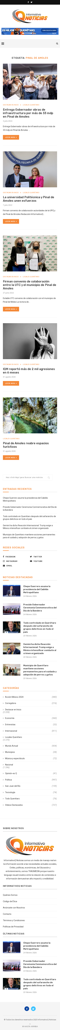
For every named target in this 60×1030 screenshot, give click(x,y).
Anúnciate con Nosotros (14, 907)
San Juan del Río (31, 786)
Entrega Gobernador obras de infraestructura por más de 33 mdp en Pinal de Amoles (28, 113)
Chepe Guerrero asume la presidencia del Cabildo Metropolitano (36, 589)
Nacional (9, 765)
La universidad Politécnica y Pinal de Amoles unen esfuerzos (28, 198)
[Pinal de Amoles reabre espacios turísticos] (30, 415)
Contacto (7, 914)
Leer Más (10, 137)
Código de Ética (10, 901)
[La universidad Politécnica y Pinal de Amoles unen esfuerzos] (30, 169)
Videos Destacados (31, 805)
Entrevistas (31, 724)
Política (31, 780)
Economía (31, 718)
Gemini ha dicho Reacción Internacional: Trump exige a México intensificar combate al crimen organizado (39, 649)
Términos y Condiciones (14, 920)
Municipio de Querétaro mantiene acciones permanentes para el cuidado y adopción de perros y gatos (40, 670)
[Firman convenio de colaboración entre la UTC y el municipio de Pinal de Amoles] (30, 253)
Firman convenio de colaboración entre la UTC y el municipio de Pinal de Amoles (29, 285)
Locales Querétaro (31, 105)
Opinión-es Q (31, 773)
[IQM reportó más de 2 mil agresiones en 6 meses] (30, 341)
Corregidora (31, 703)
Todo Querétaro (31, 798)
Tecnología (31, 792)
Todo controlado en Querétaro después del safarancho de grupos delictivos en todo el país (39, 627)
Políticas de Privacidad (13, 926)
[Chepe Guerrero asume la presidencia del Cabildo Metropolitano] (11, 590)
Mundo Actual (31, 746)
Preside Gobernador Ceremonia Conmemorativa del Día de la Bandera (40, 607)
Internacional (31, 731)
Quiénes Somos (10, 895)
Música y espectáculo (31, 758)
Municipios (31, 752)
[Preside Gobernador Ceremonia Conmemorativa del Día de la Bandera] (11, 609)
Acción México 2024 (31, 697)
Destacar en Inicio (11, 105)
